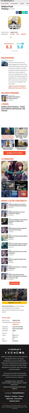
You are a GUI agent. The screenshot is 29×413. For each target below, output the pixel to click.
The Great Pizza (18, 398)
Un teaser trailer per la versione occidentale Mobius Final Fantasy (17, 205)
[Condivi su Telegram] (26, 12)
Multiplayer (8, 396)
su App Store (14, 303)
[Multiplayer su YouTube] (20, 353)
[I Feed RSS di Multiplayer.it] (23, 353)
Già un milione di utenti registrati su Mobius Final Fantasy (17, 229)
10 (22, 43)
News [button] (23, 3)
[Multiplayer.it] (7, 1)
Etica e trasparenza (17, 382)
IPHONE (12, 34)
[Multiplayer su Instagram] (12, 353)
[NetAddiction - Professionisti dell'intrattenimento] (18, 393)
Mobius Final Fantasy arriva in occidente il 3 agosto (16, 212)
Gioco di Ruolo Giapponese (16, 323)
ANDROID (23, 34)
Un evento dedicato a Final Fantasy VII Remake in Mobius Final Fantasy (18, 221)
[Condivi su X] (20, 12)
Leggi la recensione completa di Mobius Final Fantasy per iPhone (17, 87)
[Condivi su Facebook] (17, 12)
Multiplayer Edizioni (14, 401)
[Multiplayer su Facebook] (6, 353)
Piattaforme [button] (6, 3)
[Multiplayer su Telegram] (14, 353)
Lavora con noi (14, 384)
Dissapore (21, 396)
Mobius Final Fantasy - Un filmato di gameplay (17, 267)
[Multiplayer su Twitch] (17, 353)
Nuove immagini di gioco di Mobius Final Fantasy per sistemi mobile (18, 244)
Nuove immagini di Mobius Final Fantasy (17, 260)
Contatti (25, 382)
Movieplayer (15, 396)
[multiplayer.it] (14, 349)
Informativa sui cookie (10, 381)
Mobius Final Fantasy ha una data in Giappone (17, 252)
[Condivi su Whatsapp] (23, 12)
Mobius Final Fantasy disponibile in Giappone (18, 236)
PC (11, 37)
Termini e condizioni (7, 382)
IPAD (17, 34)
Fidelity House (9, 398)
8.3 (9, 47)
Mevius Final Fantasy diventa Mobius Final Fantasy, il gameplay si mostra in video (17, 276)
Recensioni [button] (15, 3)
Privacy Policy (20, 381)
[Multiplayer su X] (9, 353)
